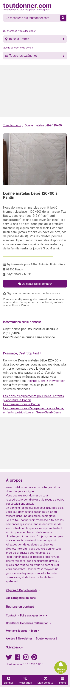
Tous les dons (12, 125)
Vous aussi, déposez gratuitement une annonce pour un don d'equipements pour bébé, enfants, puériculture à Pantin (33, 302)
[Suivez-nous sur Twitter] (9, 658)
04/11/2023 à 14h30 (19, 274)
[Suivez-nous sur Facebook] (17, 658)
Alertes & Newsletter (19, 638)
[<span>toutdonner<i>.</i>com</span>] (27, 7)
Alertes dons (61, 670)
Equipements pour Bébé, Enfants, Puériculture (36, 264)
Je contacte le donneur (37, 283)
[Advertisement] (35, 91)
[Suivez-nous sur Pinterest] (34, 658)
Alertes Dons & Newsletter (46, 381)
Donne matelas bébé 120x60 (43, 125)
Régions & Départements (21, 590)
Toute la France (19, 38)
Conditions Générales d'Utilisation (27, 623)
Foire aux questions (32, 615)
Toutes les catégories (23, 55)
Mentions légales (16, 630)
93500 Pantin (14, 269)
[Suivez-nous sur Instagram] (25, 658)
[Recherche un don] (63, 18)
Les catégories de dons (21, 597)
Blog (34, 630)
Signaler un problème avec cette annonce (33, 293)
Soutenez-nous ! (46, 638)
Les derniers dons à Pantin (21, 404)
